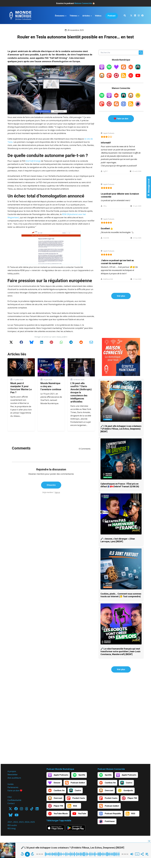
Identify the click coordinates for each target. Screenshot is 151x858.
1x (137, 854)
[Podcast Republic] (123, 105)
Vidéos (98, 15)
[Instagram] (21, 809)
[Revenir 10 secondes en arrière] (22, 854)
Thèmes (73, 15)
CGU (10, 797)
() (32, 161)
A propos (12, 771)
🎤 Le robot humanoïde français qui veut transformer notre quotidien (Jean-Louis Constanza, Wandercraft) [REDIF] (120, 651)
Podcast (111, 15)
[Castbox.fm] (130, 68)
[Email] (91, 343)
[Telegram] (71, 343)
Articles (86, 15)
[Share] (142, 854)
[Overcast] (101, 77)
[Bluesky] (31, 343)
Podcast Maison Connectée (111, 769)
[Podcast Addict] (123, 68)
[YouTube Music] (130, 77)
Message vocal (149, 186)
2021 (10, 822)
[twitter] (131, 15)
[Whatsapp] (61, 343)
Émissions (59, 15)
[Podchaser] (137, 105)
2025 (32, 822)
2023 (21, 822)
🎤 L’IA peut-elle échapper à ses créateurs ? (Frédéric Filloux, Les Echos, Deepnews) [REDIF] (121, 429)
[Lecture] (27, 854)
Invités (11, 784)
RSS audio (12, 825)
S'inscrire (51, 485)
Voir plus (121, 296)
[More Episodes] (146, 854)
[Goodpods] (137, 97)
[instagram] (139, 15)
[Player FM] (116, 77)
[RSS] (123, 77)
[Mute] (132, 854)
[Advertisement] (121, 318)
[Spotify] (109, 68)
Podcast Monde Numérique (60, 769)
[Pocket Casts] (109, 77)
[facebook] (142, 15)
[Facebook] (21, 343)
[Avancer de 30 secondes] (32, 854)
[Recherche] (124, 15)
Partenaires (13, 787)
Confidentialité (14, 800)
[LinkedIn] (41, 343)
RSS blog (12, 828)
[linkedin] (135, 15)
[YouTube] (137, 77)
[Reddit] (81, 343)
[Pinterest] (51, 343)
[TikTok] (31, 809)
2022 (15, 822)
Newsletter (13, 774)
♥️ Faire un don (121, 118)
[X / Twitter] (11, 343)
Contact (11, 803)
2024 (27, 822)
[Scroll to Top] (145, 831)
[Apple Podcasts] (101, 68)
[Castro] (137, 68)
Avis (9, 777)
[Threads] (26, 809)
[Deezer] (116, 68)
